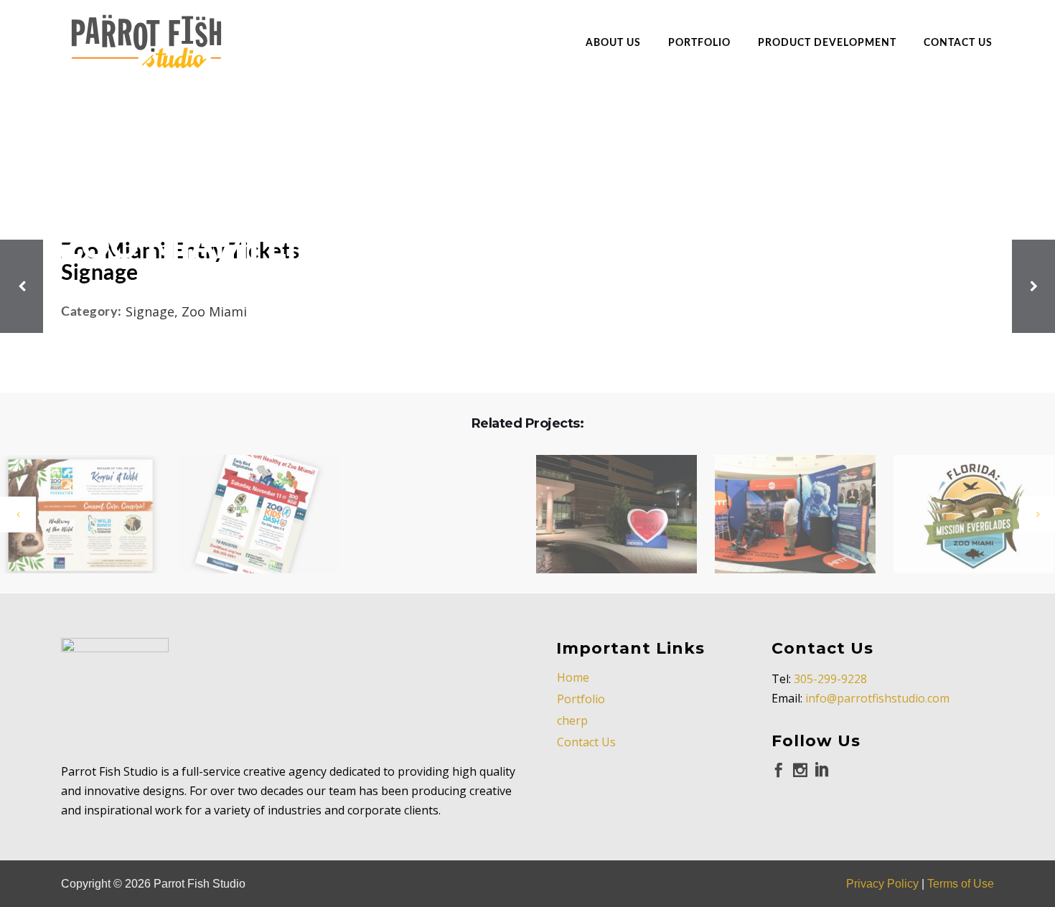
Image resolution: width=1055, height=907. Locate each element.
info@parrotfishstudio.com (877, 698)
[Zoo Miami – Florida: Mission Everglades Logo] (965, 515)
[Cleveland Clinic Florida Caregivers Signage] (607, 515)
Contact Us (586, 742)
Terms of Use (960, 884)
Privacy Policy (882, 884)
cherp (572, 720)
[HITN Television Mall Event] (786, 515)
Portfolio (581, 699)
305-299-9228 (830, 679)
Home (573, 677)
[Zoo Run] (250, 515)
